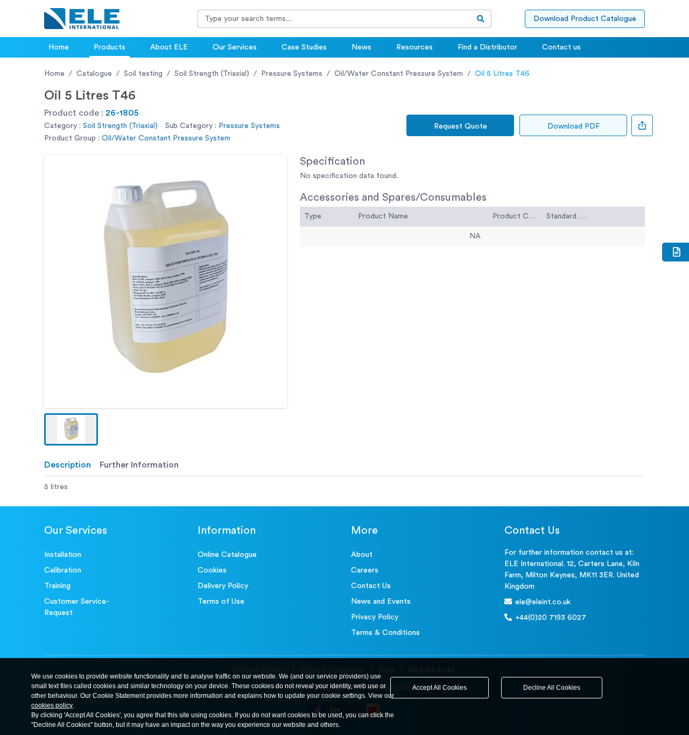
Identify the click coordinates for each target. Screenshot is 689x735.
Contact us (561, 47)
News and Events (381, 601)
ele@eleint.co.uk (543, 602)
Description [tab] (67, 465)
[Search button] (480, 19)
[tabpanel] (344, 487)
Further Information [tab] (139, 465)
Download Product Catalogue (584, 19)
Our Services (235, 47)
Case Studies (304, 47)
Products (109, 47)
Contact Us (371, 586)
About (361, 555)
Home (58, 47)
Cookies (212, 570)
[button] (71, 429)
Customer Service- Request (76, 607)
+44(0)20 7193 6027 (550, 617)
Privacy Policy (374, 617)
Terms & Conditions (385, 633)
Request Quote (460, 126)
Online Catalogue (227, 555)
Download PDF (573, 126)
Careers (364, 570)
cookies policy (52, 705)
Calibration (62, 570)
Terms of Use (221, 601)
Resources (414, 47)
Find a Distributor (487, 47)
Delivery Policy (223, 586)
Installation (62, 555)
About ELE (169, 47)
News (361, 47)
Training (57, 586)
